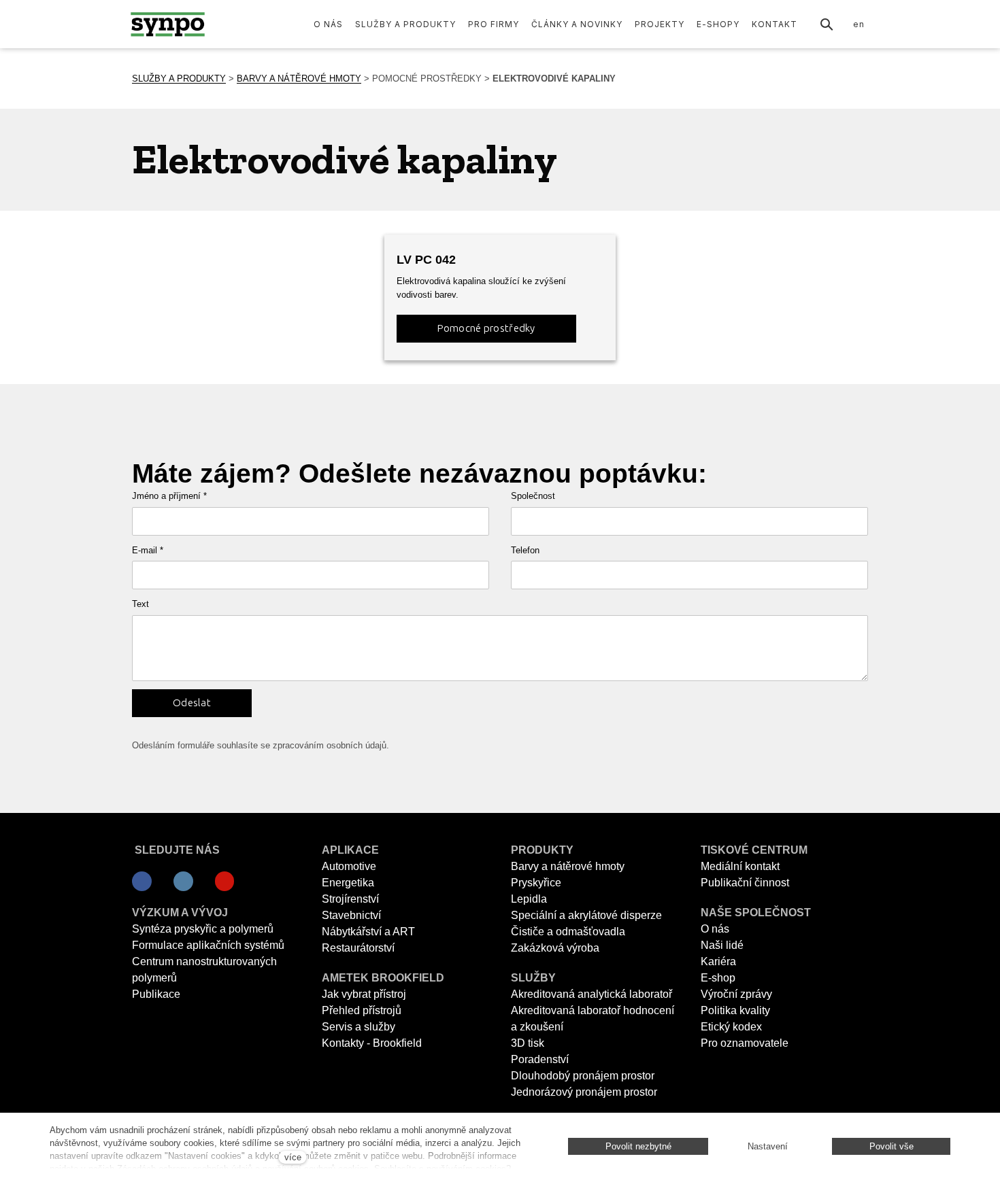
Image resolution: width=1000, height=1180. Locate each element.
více (292, 1157)
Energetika (348, 882)
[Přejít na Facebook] (142, 881)
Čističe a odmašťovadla (568, 931)
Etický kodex (731, 1026)
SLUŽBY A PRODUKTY (179, 78)
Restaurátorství (358, 948)
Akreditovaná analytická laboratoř (591, 994)
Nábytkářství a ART (368, 931)
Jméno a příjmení (169, 496)
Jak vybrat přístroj (364, 994)
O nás (715, 929)
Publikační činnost (745, 882)
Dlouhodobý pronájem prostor (582, 1075)
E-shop (718, 978)
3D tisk (527, 1043)
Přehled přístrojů (361, 1010)
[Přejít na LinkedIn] (183, 881)
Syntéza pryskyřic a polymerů (202, 929)
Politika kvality (735, 1010)
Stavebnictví (351, 915)
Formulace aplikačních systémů (208, 945)
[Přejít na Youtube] (225, 881)
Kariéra (718, 961)
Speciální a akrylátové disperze (586, 915)
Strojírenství (350, 899)
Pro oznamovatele (744, 1043)
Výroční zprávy (736, 994)
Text (140, 604)
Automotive (349, 866)
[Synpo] (167, 24)
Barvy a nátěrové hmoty (567, 866)
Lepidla (529, 899)
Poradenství (540, 1059)
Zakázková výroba (555, 948)
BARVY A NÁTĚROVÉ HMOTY (299, 78)
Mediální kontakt (740, 866)
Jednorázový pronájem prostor (584, 1092)
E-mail (147, 550)
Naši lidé (722, 945)
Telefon (525, 550)
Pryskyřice (536, 882)
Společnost (533, 496)
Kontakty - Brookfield (372, 1043)
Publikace (156, 994)
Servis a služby (358, 1026)
